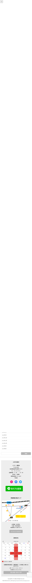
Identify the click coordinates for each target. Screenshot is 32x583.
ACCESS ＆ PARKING (16, 531)
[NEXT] (28, 541)
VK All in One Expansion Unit (24, 580)
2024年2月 (4, 432)
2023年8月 (4, 448)
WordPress (9, 580)
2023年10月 (4, 443)
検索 (26, 453)
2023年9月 (4, 446)
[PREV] (3, 541)
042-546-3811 (17, 470)
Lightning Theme (16, 580)
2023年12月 (4, 437)
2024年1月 (4, 435)
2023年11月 (4, 440)
